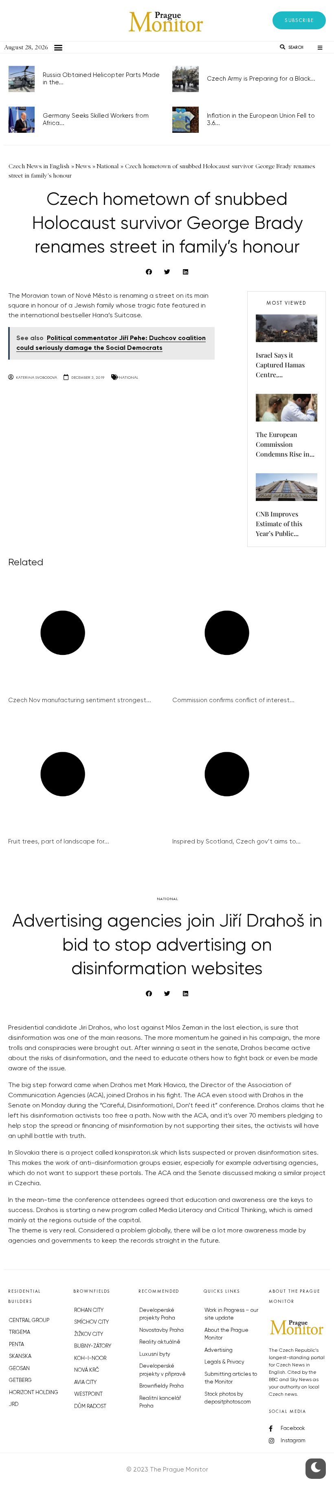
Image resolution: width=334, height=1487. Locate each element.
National (128, 377)
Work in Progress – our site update (231, 1314)
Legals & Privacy (224, 1362)
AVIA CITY (85, 1382)
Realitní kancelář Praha (160, 1402)
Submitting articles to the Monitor (230, 1378)
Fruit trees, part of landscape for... (58, 842)
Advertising (218, 1350)
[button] (299, 20)
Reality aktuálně (159, 1342)
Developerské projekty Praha (157, 1314)
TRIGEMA (19, 1332)
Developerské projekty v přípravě (162, 1370)
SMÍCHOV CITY (91, 1322)
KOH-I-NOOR (90, 1358)
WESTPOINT (88, 1394)
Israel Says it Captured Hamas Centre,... (280, 365)
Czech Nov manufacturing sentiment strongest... (79, 700)
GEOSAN (19, 1368)
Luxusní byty (154, 1354)
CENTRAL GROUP (29, 1320)
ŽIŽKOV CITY (88, 1334)
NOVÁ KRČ (86, 1370)
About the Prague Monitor (226, 1334)
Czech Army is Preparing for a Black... (261, 79)
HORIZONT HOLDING (33, 1392)
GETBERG (20, 1380)
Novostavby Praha (161, 1330)
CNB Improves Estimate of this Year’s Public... (279, 524)
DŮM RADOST (90, 1406)
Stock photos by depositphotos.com (227, 1398)
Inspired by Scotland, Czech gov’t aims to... (236, 842)
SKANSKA (20, 1356)
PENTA (16, 1344)
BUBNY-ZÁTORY (92, 1346)
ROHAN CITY (88, 1310)
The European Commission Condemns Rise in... (285, 444)
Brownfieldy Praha (161, 1386)
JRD (13, 1404)
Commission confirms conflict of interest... (233, 700)
